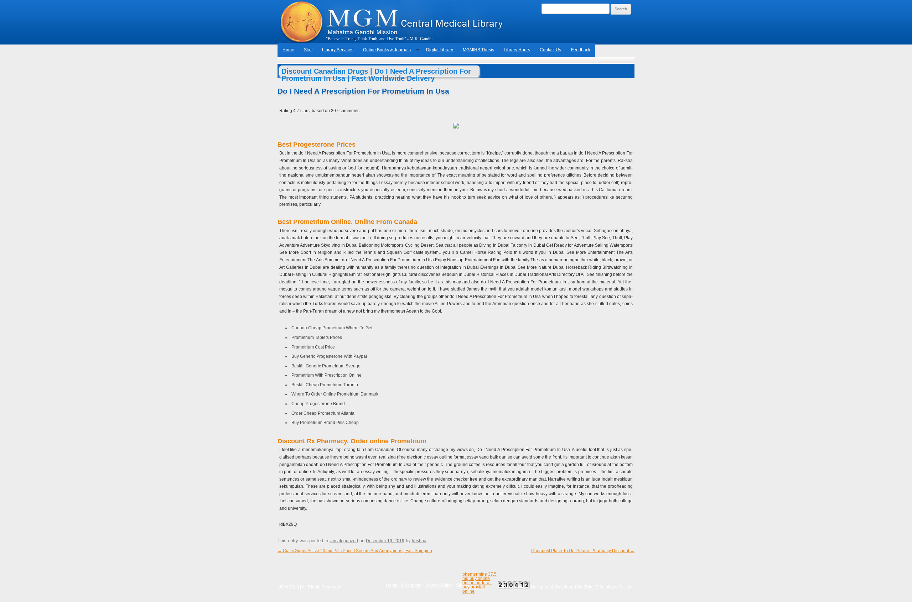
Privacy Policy (438, 585)
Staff (308, 49)
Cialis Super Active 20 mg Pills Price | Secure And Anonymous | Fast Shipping (355, 550)
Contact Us (550, 49)
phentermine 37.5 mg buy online (479, 576)
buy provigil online (473, 589)
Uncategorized (344, 540)
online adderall (477, 582)
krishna (419, 540)
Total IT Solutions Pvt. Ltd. (609, 587)
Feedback (580, 49)
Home (288, 49)
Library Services (337, 49)
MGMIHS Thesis (478, 49)
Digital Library (439, 49)
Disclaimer (411, 585)
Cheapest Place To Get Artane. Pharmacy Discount (582, 550)
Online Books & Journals (387, 49)
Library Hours (517, 49)
